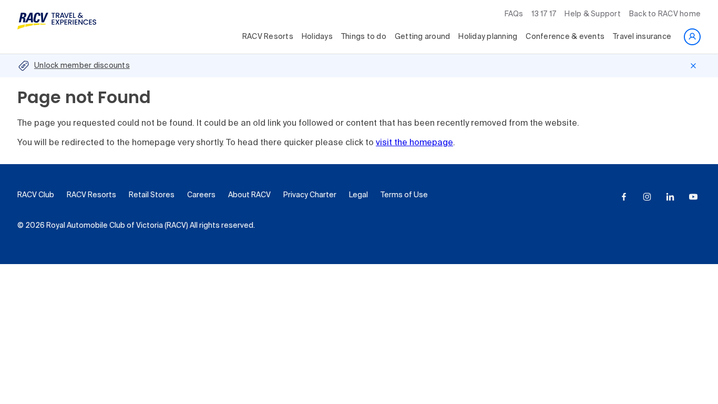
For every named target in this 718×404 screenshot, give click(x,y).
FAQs (514, 14)
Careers (201, 195)
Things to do (363, 37)
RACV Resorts (267, 37)
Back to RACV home (665, 14)
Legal (358, 195)
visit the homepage (414, 143)
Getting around (422, 37)
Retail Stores (152, 195)
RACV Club (35, 195)
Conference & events (565, 37)
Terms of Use (404, 195)
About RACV (249, 195)
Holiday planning (487, 37)
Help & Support (593, 14)
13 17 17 (543, 14)
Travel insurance (642, 37)
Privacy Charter (309, 195)
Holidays (317, 37)
